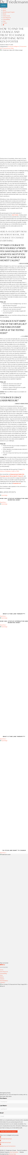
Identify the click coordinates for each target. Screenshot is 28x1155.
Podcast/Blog (3, 973)
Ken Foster (15, 215)
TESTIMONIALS (4, 980)
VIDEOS (2, 979)
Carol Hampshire (14, 1152)
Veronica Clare (12, 1154)
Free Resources (4, 971)
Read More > (3, 502)
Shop (1, 975)
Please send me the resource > (9, 1131)
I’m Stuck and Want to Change (14, 850)
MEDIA (2, 977)
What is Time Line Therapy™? (14, 613)
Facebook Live (17, 483)
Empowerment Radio (8, 48)
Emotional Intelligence (13, 46)
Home (1, 969)
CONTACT (2, 982)
